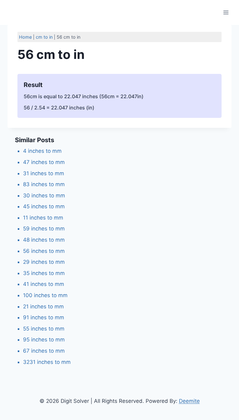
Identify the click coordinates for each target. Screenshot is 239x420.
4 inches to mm (42, 151)
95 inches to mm (44, 339)
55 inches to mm (43, 329)
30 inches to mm (44, 195)
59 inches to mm (44, 228)
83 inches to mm (44, 184)
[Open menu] (226, 12)
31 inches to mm (43, 173)
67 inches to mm (44, 351)
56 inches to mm (44, 251)
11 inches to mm (43, 218)
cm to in (44, 37)
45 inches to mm (44, 206)
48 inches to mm (44, 240)
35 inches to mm (44, 273)
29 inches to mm (44, 262)
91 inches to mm (43, 317)
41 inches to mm (43, 284)
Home (25, 37)
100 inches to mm (45, 295)
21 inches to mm (43, 306)
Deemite (189, 401)
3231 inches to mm (47, 362)
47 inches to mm (44, 162)
